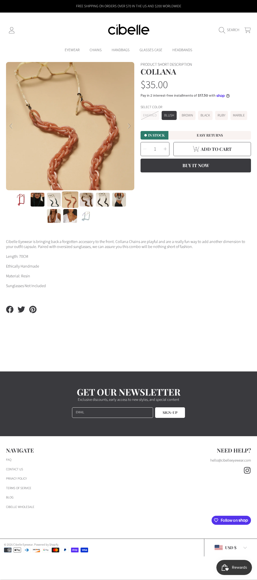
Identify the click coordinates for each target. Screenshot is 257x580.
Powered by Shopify (46, 545)
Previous (11, 126)
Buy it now (195, 165)
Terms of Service (18, 488)
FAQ (8, 460)
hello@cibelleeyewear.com (230, 460)
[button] (230, 30)
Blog (10, 497)
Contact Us (14, 469)
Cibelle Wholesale (20, 507)
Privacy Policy (16, 478)
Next (129, 126)
